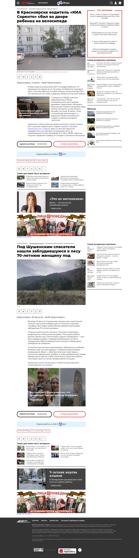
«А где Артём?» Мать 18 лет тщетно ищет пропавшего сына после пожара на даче (108, 100)
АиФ (18, 306)
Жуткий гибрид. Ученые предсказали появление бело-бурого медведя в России (109, 86)
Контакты (35, 520)
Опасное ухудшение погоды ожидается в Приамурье (105, 112)
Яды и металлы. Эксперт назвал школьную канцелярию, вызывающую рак (107, 263)
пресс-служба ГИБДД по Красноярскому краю (52, 72)
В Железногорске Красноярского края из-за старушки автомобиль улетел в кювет (37, 178)
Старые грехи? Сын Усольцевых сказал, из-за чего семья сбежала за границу (72, 448)
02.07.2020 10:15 (22, 9)
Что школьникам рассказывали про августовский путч (108, 134)
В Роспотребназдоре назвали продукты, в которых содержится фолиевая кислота (104, 51)
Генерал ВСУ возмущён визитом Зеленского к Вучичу (107, 119)
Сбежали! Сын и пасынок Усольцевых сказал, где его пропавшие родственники (35, 455)
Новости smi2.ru (24, 237)
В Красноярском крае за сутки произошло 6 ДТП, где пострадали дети (36, 185)
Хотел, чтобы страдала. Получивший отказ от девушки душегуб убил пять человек (104, 16)
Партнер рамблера (51, 550)
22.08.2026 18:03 (22, 243)
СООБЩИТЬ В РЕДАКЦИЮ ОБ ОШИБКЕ (73, 520)
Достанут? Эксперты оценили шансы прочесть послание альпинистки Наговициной (109, 64)
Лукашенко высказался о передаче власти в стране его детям (108, 126)
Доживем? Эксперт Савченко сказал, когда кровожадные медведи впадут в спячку (105, 25)
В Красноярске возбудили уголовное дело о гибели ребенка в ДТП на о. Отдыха (72, 185)
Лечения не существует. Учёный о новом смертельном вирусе (108, 283)
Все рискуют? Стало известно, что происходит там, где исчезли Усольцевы (54, 393)
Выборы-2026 (54, 520)
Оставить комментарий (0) (70, 144)
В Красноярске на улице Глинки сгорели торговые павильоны (105, 34)
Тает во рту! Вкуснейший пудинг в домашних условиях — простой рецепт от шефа (108, 256)
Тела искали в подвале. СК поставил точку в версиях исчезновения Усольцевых (35, 462)
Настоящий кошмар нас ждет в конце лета (109, 141)
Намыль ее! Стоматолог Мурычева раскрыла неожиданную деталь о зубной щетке (108, 71)
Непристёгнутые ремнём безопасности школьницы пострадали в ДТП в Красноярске (72, 178)
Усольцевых (46, 365)
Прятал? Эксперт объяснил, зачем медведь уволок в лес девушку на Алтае (108, 270)
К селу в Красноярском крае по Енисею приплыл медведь (104, 42)
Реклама (44, 520)
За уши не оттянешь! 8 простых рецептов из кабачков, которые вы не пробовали (109, 93)
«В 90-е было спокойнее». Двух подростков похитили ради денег (108, 78)
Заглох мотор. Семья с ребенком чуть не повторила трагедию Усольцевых (72, 455)
